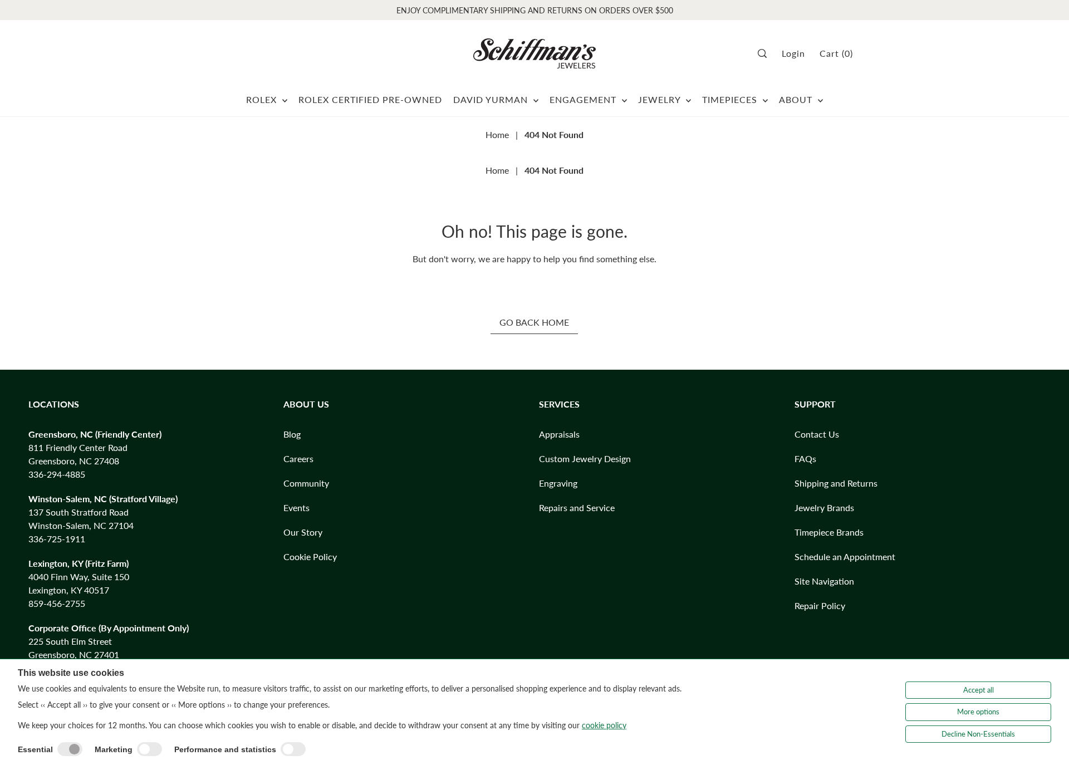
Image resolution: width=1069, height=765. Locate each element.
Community (306, 483)
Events (296, 507)
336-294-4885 (56, 474)
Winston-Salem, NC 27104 (81, 525)
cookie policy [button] (604, 725)
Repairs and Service (577, 507)
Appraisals (559, 434)
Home (497, 134)
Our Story (302, 532)
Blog (292, 434)
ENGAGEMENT (584, 99)
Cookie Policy (310, 556)
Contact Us (817, 434)
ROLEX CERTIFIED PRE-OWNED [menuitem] (370, 99)
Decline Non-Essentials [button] (978, 733)
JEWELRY (660, 99)
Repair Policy (820, 605)
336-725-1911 (56, 538)
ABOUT (797, 99)
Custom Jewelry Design (585, 458)
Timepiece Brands (829, 532)
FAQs (805, 458)
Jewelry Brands (824, 507)
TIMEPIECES (731, 99)
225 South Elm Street (70, 641)
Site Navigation (824, 581)
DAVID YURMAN (492, 99)
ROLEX (262, 99)
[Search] (766, 53)
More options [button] (978, 711)
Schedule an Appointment (845, 556)
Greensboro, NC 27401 (73, 654)
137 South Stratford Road (78, 512)
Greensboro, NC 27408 (73, 460)
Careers (298, 458)
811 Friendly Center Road (78, 447)
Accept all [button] (978, 689)
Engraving (558, 483)
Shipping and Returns (836, 483)
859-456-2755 (56, 603)
